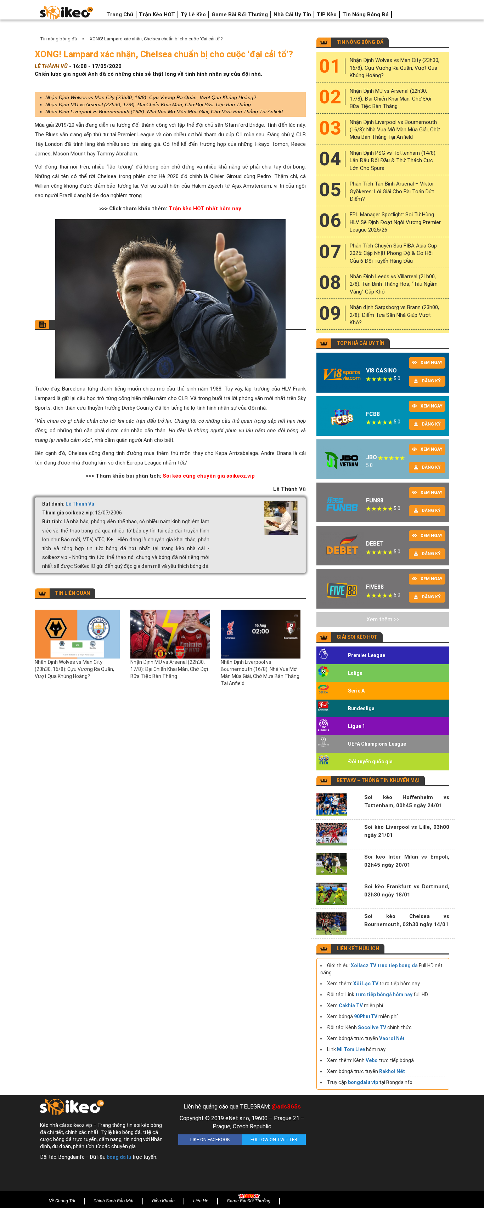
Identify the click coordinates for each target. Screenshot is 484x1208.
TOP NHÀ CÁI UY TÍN (360, 343)
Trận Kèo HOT (157, 14)
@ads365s (286, 1106)
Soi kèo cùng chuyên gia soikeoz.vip (209, 476)
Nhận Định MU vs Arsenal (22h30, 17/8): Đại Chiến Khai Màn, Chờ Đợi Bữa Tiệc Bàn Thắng (148, 104)
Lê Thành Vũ (80, 504)
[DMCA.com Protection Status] (380, 1144)
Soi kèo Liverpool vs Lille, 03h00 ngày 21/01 (406, 831)
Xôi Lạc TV (365, 983)
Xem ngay (432, 362)
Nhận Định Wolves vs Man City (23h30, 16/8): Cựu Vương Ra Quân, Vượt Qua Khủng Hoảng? (150, 97)
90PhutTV (365, 1016)
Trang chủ (119, 14)
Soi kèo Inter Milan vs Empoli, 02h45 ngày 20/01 (406, 861)
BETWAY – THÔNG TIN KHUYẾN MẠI (378, 780)
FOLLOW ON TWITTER (274, 1139)
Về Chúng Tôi (62, 1200)
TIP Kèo (327, 14)
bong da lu (119, 1157)
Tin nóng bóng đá (365, 14)
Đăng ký (431, 380)
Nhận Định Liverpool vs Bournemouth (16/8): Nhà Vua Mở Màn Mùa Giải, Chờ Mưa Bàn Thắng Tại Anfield (164, 111)
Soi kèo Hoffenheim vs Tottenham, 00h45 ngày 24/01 (406, 801)
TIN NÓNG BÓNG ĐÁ (360, 42)
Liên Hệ (200, 1200)
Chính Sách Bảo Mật (114, 1200)
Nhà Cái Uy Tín (292, 14)
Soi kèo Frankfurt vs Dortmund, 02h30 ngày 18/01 (406, 890)
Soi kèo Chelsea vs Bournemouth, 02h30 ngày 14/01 (406, 920)
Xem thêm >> (382, 619)
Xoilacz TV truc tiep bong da (384, 965)
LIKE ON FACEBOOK (210, 1139)
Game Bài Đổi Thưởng (240, 14)
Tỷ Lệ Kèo (193, 14)
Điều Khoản (163, 1200)
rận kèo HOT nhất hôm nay (207, 208)
